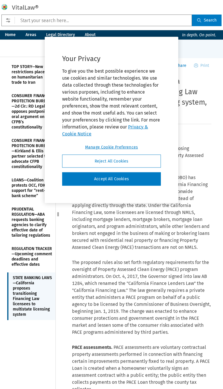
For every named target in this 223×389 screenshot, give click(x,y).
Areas (31, 34)
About (90, 34)
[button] (58, 214)
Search (210, 20)
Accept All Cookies (111, 178)
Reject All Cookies (112, 160)
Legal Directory (60, 34)
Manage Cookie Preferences (111, 146)
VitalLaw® (25, 7)
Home (10, 34)
